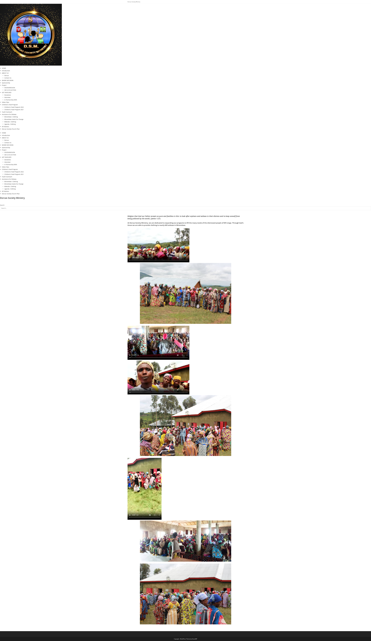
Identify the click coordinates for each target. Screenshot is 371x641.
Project (4, 85)
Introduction (6, 71)
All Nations (5, 126)
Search (2, 205)
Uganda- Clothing (10, 124)
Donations (7, 95)
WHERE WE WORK (7, 80)
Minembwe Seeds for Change (13, 119)
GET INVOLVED (6, 92)
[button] (185, 202)
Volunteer (7, 97)
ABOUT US (5, 73)
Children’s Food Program (10, 105)
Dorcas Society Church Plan (11, 129)
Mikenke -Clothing (10, 122)
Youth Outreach (7, 112)
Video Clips (5, 102)
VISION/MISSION (9, 88)
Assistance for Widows (9, 114)
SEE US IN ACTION (10, 90)
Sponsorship (6, 83)
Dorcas (6, 75)
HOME (4, 68)
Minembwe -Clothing (11, 117)
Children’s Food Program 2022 (14, 107)
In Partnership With (10, 100)
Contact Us (7, 78)
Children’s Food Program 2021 (14, 109)
